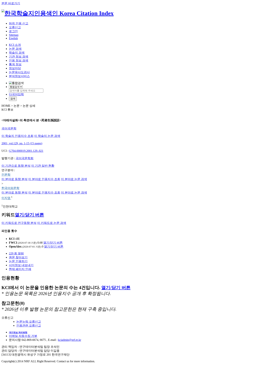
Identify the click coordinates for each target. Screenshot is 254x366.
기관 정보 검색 (18, 56)
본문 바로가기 (10, 3)
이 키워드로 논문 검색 (51, 222)
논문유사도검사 (19, 72)
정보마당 (15, 68)
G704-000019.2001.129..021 (26, 150)
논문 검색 (15, 48)
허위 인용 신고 (18, 23)
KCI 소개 (15, 44)
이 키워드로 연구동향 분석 (18, 222)
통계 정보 (15, 64)
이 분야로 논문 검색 (74, 179)
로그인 (13, 31)
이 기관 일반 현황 (42, 165)
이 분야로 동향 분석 (14, 179)
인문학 (5, 174)
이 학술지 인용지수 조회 (17, 135)
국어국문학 (8, 128)
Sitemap (13, 35)
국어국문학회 (24, 158)
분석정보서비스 (19, 76)
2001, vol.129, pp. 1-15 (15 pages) (21, 143)
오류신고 (15, 27)
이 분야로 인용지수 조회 (44, 179)
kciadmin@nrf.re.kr (69, 339)
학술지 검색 (17, 52)
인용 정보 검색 (18, 60)
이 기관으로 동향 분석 (15, 165)
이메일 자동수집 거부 (23, 336)
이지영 (6, 198)
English (13, 38)
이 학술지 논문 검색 (47, 135)
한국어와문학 (10, 188)
